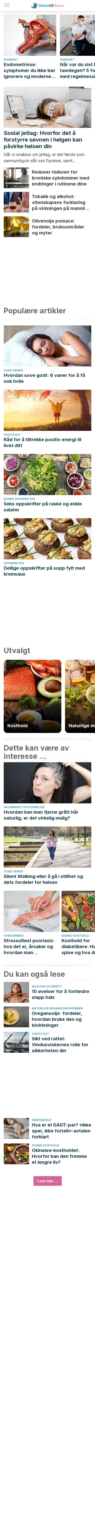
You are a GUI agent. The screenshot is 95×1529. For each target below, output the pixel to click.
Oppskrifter (14, 563)
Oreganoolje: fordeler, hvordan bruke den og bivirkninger (57, 1019)
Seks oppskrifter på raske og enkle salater (43, 506)
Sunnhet (11, 59)
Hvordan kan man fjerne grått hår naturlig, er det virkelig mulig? (41, 815)
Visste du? (12, 434)
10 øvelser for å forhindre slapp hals (60, 994)
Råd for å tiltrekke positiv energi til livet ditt (42, 442)
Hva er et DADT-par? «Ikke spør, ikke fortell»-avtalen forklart (61, 1131)
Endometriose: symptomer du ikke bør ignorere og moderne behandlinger (29, 70)
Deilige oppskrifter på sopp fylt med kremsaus (44, 571)
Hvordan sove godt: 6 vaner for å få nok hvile (44, 378)
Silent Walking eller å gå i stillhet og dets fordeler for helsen (43, 879)
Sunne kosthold (45, 1145)
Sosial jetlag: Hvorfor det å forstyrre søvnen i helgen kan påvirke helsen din (43, 140)
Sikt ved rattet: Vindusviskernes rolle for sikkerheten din (60, 1044)
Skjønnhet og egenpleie (24, 807)
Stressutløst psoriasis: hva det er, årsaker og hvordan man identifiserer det (29, 946)
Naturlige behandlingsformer (57, 1008)
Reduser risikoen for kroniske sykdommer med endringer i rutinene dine (60, 178)
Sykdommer (13, 935)
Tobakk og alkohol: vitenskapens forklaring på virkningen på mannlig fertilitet (60, 202)
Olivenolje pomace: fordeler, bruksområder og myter (58, 227)
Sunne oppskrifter (19, 499)
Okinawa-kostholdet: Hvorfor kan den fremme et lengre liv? (59, 1156)
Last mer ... (47, 1181)
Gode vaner (13, 370)
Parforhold (41, 1120)
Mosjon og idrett (47, 986)
